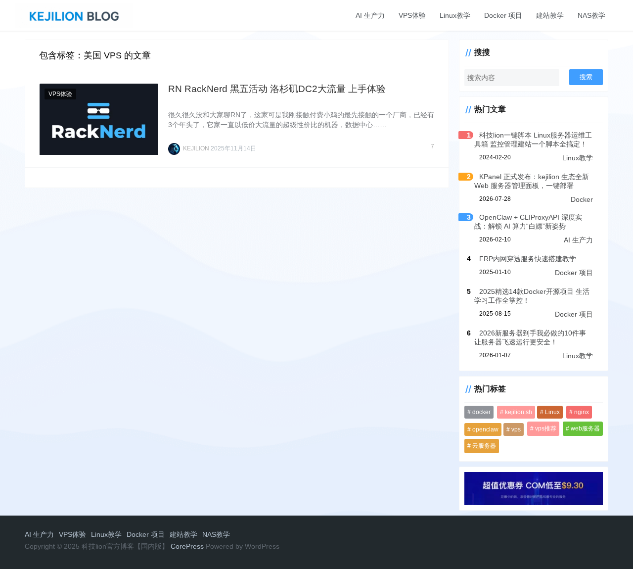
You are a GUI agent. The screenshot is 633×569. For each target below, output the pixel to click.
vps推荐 (545, 428)
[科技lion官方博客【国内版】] (74, 14)
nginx (581, 412)
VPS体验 (412, 15)
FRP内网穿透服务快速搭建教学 (527, 259)
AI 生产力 (370, 15)
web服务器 (585, 428)
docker (481, 412)
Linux (552, 412)
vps (516, 429)
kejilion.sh (518, 412)
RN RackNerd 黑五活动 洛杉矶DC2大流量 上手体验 (277, 89)
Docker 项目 (503, 15)
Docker (582, 199)
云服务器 (484, 445)
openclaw (485, 429)
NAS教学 (591, 15)
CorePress (187, 546)
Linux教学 (455, 15)
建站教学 (550, 15)
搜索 (586, 77)
